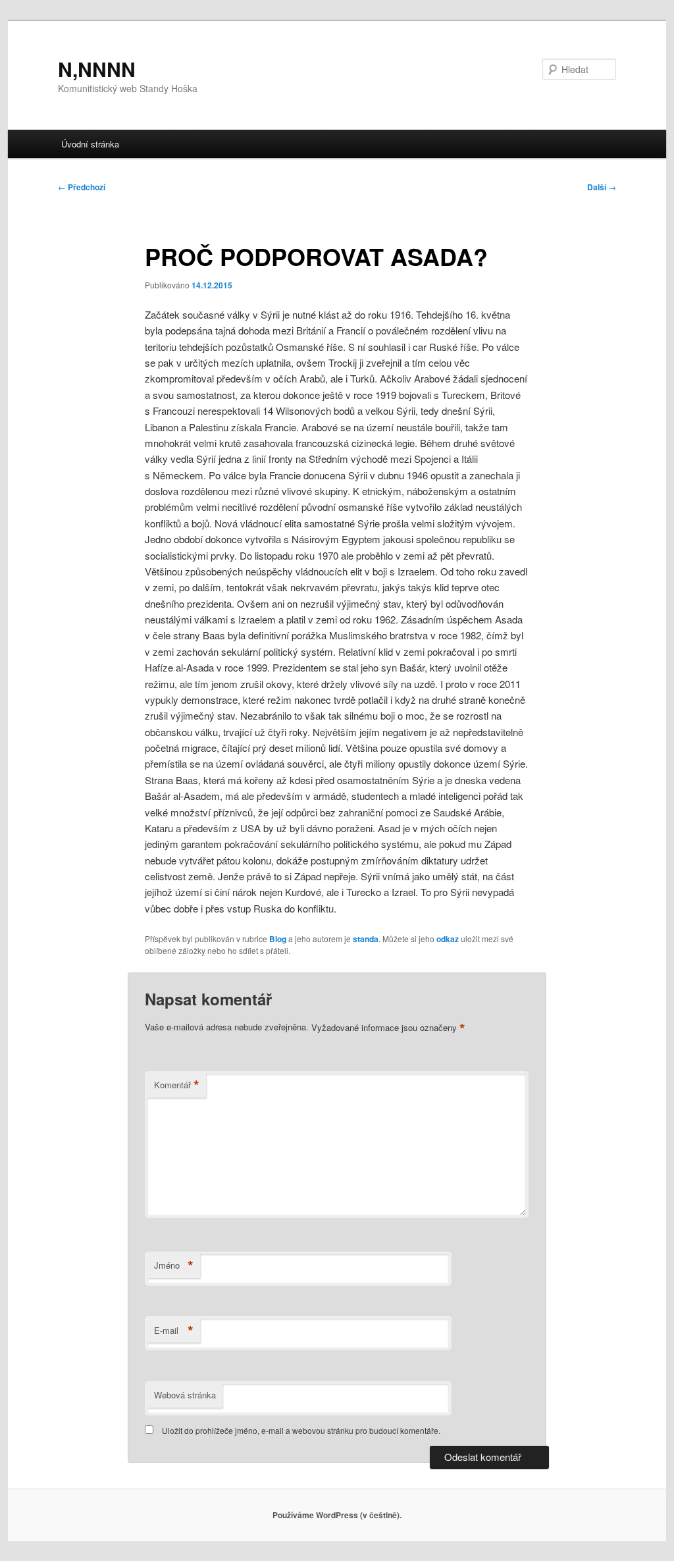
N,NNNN (97, 69)
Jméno (174, 1265)
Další (601, 187)
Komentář (176, 1085)
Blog (277, 939)
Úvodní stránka (90, 144)
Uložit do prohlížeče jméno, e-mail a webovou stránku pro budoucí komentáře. (301, 1430)
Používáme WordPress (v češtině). (337, 1515)
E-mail (174, 1330)
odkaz (447, 939)
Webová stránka (185, 1395)
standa (365, 939)
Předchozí (81, 187)
